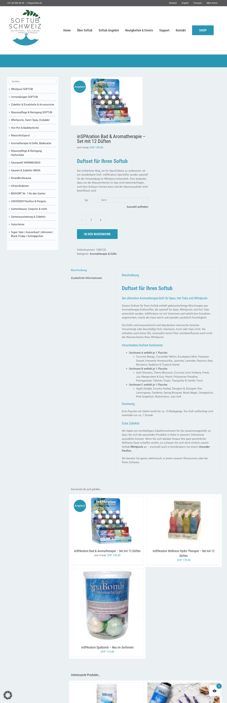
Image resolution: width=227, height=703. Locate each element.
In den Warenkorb (97, 234)
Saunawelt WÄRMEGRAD (25, 162)
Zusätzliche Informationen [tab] (86, 278)
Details (122, 521)
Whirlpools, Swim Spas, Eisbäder (30, 120)
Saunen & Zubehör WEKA (25, 170)
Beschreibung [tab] (79, 270)
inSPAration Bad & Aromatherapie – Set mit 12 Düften (107, 551)
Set (86, 200)
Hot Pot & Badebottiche (25, 127)
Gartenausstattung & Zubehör (28, 216)
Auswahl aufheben (137, 206)
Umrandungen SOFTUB (24, 97)
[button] (8, 695)
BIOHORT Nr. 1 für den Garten (28, 193)
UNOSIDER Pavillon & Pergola (28, 201)
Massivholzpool (20, 135)
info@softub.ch (34, 3)
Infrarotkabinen (20, 185)
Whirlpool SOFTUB (22, 89)
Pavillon (126, 450)
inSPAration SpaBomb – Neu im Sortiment (107, 647)
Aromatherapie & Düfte (103, 253)
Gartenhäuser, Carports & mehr (29, 209)
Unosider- (204, 446)
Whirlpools (136, 446)
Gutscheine (17, 224)
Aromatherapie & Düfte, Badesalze (31, 143)
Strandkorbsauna (21, 178)
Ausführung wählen (100, 521)
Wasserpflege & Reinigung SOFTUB (31, 112)
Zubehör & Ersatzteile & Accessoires (32, 104)
